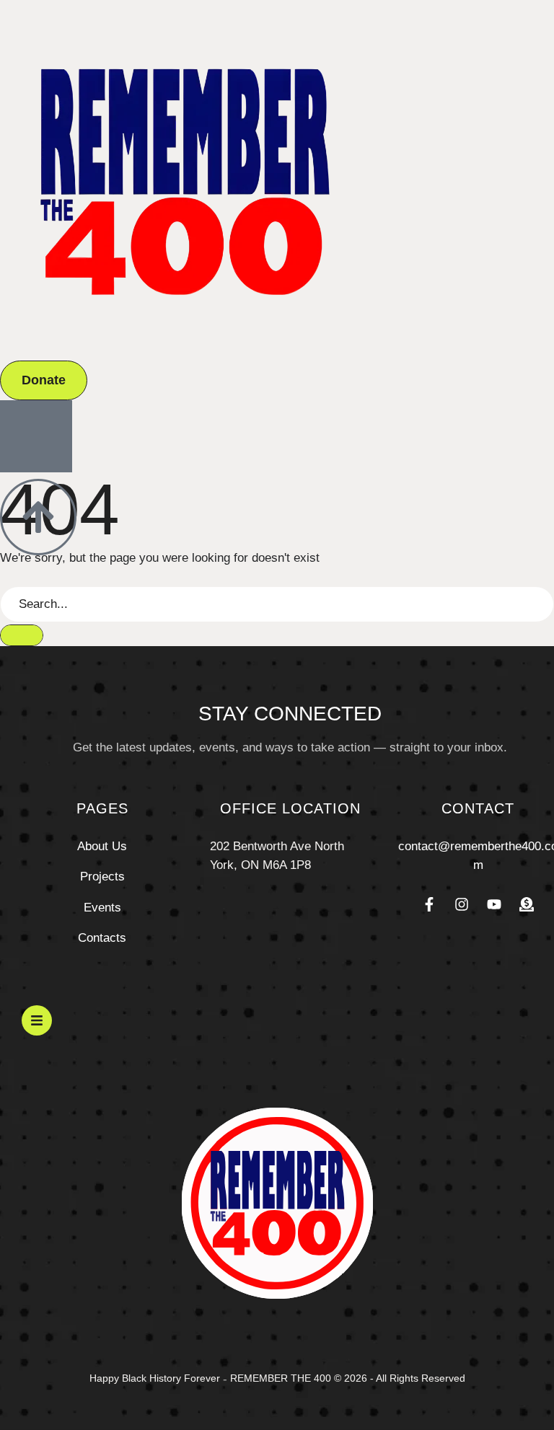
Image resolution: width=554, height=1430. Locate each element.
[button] (43, 380)
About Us (102, 846)
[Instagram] (461, 904)
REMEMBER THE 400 (280, 1378)
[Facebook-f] (429, 904)
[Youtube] (494, 904)
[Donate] (526, 904)
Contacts (102, 938)
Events (102, 907)
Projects (102, 876)
